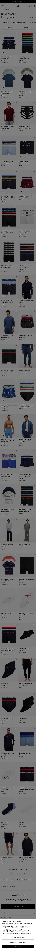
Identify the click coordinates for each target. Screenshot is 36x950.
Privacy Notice (28, 933)
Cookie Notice (18, 933)
